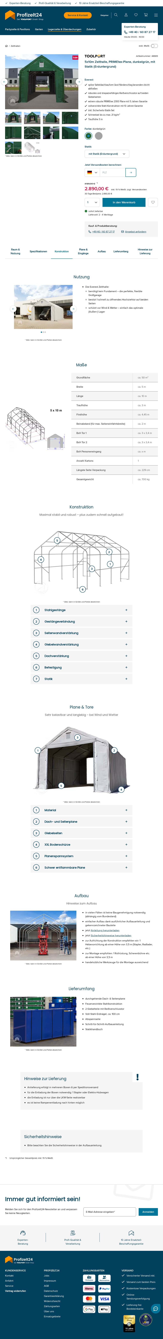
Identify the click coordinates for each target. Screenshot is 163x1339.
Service (9, 1286)
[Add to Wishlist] (153, 202)
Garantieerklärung (54, 1296)
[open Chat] (155, 1308)
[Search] (116, 15)
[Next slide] (79, 82)
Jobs (46, 1275)
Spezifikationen (38, 251)
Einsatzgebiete (52, 1316)
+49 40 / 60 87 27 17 (142, 32)
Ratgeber (105, 15)
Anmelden (148, 1212)
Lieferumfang (120, 251)
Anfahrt (9, 1281)
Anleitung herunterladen (105, 930)
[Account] (126, 15)
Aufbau (102, 251)
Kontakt (9, 1275)
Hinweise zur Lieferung (145, 251)
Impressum (50, 1281)
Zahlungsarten (52, 1306)
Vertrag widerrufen (15, 1291)
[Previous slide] (4, 82)
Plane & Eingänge (83, 251)
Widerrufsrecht (52, 1301)
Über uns (49, 1311)
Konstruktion (62, 251)
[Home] (7, 46)
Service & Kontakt (78, 15)
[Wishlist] (136, 15)
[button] (146, 14)
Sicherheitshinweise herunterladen (111, 935)
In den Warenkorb (124, 202)
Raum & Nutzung (15, 251)
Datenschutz (51, 1291)
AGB (46, 1286)
